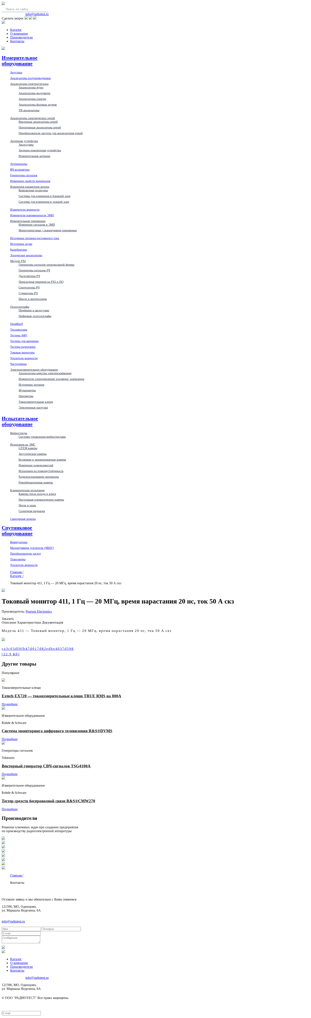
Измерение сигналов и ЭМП (37, 224)
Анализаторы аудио (31, 87)
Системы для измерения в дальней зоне (44, 201)
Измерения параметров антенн (29, 186)
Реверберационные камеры (36, 482)
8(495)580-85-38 (13, 14)
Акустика (16, 72)
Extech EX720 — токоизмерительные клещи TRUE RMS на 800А (61, 696)
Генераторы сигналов (23, 175)
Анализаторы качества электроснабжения (45, 373)
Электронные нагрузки (33, 407)
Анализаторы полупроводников (30, 78)
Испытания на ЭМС (22, 444)
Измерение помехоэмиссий (36, 465)
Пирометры (26, 396)
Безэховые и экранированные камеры (42, 459)
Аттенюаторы (18, 164)
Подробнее (10, 704)
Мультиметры (27, 390)
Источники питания (31, 384)
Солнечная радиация (32, 511)
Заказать (8, 618)
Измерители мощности (25, 209)
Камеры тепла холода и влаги (37, 494)
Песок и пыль (27, 505)
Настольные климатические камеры (41, 499)
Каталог (16, 30)
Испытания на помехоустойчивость (41, 471)
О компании (19, 33)
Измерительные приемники (27, 221)
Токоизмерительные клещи (36, 401)
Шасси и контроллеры (33, 299)
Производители (21, 37)
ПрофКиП (16, 324)
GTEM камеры (28, 448)
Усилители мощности (24, 358)
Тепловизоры (18, 329)
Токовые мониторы (22, 352)
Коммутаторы (18, 542)
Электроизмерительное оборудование (34, 369)
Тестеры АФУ (18, 335)
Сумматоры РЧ (28, 293)
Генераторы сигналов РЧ (34, 270)
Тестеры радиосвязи (23, 346)
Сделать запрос (13, 18)
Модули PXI (18, 261)
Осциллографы (19, 306)
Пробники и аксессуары (34, 310)
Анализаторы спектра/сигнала (29, 84)
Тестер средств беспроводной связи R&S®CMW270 (48, 801)
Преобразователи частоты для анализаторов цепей (51, 133)
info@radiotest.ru (37, 14)
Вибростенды (18, 433)
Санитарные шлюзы (23, 519)
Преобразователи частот (25, 553)
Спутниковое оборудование (17, 530)
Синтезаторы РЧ (29, 287)
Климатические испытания (27, 490)
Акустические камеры (33, 454)
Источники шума (21, 244)
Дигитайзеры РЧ (29, 276)
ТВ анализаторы (29, 110)
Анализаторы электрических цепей (32, 118)
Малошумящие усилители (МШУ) (32, 548)
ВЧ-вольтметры (19, 169)
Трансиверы (17, 559)
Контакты (17, 41)
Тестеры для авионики (24, 341)
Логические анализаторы (26, 255)
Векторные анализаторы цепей (38, 121)
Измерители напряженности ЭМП (32, 215)
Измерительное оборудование (19, 60)
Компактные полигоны (33, 190)
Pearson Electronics (39, 611)
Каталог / (16, 576)
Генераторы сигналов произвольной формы (46, 264)
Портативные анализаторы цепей (40, 127)
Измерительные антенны (34, 156)
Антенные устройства (24, 141)
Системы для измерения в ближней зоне (44, 196)
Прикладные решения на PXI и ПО (41, 281)
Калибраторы (18, 249)
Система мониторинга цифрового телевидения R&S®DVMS (57, 731)
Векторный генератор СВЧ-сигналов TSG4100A (46, 766)
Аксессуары (26, 144)
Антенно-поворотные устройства (40, 150)
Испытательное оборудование (20, 421)
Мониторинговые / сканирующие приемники (48, 230)
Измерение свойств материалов (30, 181)
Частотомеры (18, 364)
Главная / (16, 572)
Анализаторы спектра (32, 99)
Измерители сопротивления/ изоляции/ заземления (51, 379)
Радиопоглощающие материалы (39, 476)
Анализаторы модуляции (34, 93)
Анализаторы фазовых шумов (38, 104)
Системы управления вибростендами (42, 436)
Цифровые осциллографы (35, 316)
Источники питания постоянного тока (34, 238)
